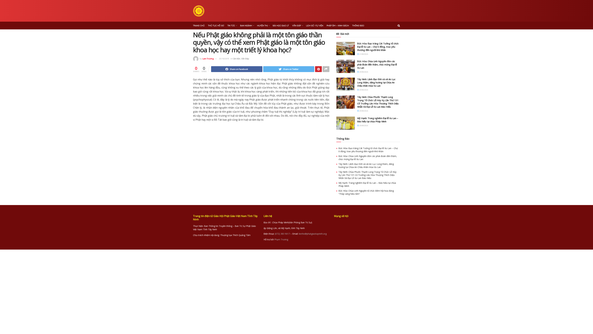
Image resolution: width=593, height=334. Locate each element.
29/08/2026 (363, 72)
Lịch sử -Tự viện (314, 25)
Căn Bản (236, 58)
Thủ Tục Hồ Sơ (216, 25)
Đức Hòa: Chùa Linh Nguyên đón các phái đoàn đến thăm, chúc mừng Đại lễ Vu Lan (377, 64)
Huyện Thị (262, 25)
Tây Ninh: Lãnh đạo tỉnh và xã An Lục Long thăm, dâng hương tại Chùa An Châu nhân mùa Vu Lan (376, 82)
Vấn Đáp (296, 25)
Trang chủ (199, 25)
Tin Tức (231, 25)
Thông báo (358, 25)
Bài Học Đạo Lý (281, 25)
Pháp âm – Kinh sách (338, 25)
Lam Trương (208, 58)
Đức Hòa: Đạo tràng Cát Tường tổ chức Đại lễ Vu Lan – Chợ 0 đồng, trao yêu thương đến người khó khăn (378, 46)
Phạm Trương (281, 239)
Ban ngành (246, 25)
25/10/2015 (224, 58)
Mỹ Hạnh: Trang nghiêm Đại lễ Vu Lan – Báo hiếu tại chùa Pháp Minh (377, 120)
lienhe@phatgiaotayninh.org (313, 233)
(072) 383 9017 (282, 233)
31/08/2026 (363, 54)
